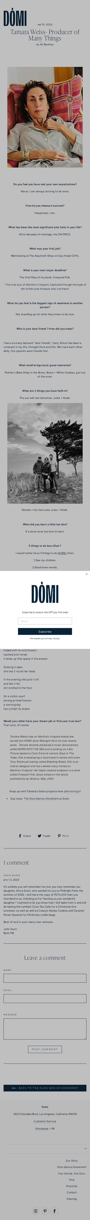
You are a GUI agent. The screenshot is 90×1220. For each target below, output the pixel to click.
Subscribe (45, 632)
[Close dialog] (87, 574)
